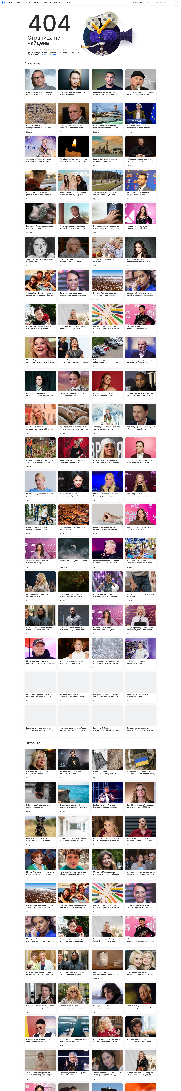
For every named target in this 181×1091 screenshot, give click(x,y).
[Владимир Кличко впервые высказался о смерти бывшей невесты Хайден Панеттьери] (107, 85)
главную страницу (50, 54)
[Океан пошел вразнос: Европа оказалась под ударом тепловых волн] (73, 864)
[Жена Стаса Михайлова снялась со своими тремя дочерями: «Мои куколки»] (73, 185)
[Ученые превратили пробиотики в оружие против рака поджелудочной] (40, 754)
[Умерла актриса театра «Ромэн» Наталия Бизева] (40, 252)
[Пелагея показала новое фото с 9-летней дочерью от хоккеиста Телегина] (107, 898)
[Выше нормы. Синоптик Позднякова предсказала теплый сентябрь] (140, 553)
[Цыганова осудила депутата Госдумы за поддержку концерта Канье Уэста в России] (40, 831)
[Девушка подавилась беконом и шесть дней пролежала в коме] (73, 898)
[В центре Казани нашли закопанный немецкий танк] (107, 831)
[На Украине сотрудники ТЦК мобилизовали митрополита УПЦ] (140, 831)
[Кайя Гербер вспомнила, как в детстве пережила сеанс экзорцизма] (73, 754)
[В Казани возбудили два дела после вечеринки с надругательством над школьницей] (40, 864)
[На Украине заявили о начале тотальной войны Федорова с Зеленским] (140, 152)
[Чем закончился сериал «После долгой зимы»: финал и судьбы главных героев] (73, 721)
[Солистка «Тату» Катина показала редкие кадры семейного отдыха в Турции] (107, 386)
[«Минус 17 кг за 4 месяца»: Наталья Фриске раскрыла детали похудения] (40, 553)
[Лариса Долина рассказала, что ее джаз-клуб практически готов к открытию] (140, 788)
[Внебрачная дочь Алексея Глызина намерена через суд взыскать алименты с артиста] (107, 864)
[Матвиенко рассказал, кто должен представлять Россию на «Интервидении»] (40, 654)
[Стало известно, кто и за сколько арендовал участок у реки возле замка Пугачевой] (73, 1065)
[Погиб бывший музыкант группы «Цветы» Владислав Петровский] (73, 152)
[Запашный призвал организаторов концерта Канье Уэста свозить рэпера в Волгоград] (107, 754)
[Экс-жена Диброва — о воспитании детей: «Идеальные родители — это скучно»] (107, 721)
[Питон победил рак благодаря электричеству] (73, 520)
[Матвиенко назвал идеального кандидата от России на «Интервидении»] (140, 352)
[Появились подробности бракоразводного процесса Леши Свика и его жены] (140, 1065)
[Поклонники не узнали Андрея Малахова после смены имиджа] (40, 386)
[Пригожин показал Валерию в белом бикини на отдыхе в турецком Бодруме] (73, 319)
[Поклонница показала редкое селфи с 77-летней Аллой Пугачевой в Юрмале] (73, 252)
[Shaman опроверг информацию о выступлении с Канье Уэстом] (107, 553)
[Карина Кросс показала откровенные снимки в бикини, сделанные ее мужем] (140, 486)
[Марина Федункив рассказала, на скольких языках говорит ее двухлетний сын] (40, 931)
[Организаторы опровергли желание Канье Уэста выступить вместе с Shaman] (140, 721)
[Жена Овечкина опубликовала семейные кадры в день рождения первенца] (73, 453)
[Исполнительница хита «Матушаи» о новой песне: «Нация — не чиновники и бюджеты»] (73, 788)
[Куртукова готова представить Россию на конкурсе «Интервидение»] (140, 520)
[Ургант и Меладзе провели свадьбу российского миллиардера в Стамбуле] (140, 185)
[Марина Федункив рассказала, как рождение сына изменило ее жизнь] (40, 352)
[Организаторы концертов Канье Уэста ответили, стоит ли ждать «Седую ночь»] (140, 386)
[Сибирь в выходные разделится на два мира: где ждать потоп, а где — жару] (107, 654)
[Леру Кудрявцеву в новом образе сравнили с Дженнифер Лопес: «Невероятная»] (140, 620)
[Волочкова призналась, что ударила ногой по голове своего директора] (140, 898)
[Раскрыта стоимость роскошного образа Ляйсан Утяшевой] (73, 486)
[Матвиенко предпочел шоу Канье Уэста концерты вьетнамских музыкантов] (40, 788)
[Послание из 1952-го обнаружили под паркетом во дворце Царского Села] (40, 118)
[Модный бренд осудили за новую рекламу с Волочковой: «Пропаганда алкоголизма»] (40, 486)
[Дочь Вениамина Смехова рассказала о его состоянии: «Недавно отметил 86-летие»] (140, 754)
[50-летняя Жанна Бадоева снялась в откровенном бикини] (107, 931)
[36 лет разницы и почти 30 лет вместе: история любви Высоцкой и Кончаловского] (140, 687)
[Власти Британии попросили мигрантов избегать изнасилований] (107, 152)
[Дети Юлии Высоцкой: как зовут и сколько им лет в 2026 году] (140, 864)
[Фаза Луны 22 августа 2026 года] (73, 553)
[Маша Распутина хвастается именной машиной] (40, 587)
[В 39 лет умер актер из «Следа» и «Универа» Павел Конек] (140, 419)
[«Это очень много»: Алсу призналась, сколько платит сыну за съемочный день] (140, 319)
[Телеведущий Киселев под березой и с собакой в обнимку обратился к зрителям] (73, 118)
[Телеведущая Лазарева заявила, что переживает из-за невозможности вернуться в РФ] (107, 419)
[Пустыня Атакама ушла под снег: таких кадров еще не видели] (107, 286)
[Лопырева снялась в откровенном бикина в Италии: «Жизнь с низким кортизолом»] (40, 419)
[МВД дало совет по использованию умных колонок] (107, 1032)
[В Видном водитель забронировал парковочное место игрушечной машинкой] (107, 352)
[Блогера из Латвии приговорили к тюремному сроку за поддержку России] (40, 219)
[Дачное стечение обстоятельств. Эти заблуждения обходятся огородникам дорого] (40, 453)
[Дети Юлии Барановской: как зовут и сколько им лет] (73, 386)
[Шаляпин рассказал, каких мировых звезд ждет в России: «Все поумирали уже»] (73, 687)
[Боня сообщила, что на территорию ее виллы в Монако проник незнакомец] (73, 352)
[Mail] (3, 2)
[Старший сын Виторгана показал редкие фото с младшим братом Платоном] (40, 286)
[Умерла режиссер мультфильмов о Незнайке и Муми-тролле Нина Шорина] (73, 219)
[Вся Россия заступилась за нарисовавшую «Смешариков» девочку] (107, 319)
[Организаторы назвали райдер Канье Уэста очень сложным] (40, 620)
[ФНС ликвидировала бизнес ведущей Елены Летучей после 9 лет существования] (73, 654)
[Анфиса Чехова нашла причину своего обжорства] (140, 654)
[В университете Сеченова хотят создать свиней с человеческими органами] (73, 419)
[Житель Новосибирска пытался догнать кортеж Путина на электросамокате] (107, 185)
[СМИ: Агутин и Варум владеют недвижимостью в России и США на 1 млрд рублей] (40, 1032)
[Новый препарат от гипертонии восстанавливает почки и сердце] (107, 219)
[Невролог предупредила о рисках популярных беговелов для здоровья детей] (40, 520)
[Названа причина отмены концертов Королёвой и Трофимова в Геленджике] (140, 219)
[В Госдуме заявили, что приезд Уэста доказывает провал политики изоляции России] (73, 1032)
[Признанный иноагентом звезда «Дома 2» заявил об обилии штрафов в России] (73, 931)
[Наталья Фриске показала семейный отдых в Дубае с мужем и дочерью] (107, 620)
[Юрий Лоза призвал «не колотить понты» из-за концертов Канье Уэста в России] (40, 1065)
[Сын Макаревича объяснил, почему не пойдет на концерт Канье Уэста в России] (73, 620)
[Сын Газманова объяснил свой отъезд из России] (73, 85)
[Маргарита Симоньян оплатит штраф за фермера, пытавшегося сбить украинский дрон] (140, 286)
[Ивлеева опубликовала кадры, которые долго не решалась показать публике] (40, 319)
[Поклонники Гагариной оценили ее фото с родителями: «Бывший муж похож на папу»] (140, 1032)
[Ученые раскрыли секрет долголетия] (107, 252)
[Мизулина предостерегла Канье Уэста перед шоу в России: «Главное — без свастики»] (107, 486)
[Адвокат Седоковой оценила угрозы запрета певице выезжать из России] (107, 453)
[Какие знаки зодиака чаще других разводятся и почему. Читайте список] (107, 520)
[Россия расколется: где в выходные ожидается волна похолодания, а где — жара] (40, 898)
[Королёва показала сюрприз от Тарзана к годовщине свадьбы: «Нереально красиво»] (40, 721)
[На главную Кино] (8, 2)
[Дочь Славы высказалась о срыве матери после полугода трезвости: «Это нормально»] (73, 286)
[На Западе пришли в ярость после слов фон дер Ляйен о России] (140, 118)
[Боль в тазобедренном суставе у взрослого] (140, 587)
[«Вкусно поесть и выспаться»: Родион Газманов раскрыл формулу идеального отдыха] (140, 453)
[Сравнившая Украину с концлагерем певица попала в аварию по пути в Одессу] (107, 587)
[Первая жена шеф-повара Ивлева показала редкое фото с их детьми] (140, 85)
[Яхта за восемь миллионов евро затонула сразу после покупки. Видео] (107, 118)
